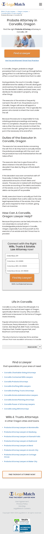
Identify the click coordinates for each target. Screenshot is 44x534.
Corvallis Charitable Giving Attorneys (20, 372)
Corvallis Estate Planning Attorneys (19, 400)
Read (32, 347)
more (34, 347)
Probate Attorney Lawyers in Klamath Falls (22, 436)
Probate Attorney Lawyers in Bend (18, 445)
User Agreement (22, 501)
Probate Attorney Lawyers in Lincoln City (21, 450)
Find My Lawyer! (22, 278)
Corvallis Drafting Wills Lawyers (17, 386)
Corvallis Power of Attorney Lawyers (19, 404)
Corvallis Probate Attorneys (16, 381)
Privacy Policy (22, 504)
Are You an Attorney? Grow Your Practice (22, 61)
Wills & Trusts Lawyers (8, 11)
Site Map (22, 506)
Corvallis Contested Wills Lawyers (18, 377)
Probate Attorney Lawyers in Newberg (20, 432)
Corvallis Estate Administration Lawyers (21, 395)
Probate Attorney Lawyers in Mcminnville (21, 427)
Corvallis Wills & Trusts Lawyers (11, 13)
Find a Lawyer (22, 53)
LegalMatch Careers (22, 508)
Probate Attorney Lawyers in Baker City (20, 461)
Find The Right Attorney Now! (22, 474)
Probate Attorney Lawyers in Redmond (20, 441)
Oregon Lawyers (22, 11)
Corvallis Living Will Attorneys (16, 409)
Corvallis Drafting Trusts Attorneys (19, 391)
